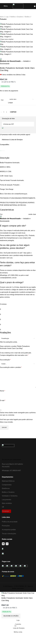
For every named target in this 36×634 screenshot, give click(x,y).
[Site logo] (18, 6)
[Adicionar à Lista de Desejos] (23, 616)
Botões (27, 17)
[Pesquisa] (33, 6)
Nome (2, 391)
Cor (2, 100)
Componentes (7, 485)
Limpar (10, 102)
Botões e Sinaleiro (16, 17)
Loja (7, 17)
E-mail (2, 400)
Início (2, 17)
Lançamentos (6, 499)
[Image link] (8, 450)
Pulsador (3, 19)
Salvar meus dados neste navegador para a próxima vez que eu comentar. (18, 414)
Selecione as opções (11, 616)
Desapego (5, 511)
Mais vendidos (7, 503)
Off (3, 507)
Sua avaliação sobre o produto (11, 367)
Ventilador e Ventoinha (9, 496)
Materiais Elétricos (8, 481)
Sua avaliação (5, 360)
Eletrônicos (6, 488)
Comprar (13, 112)
